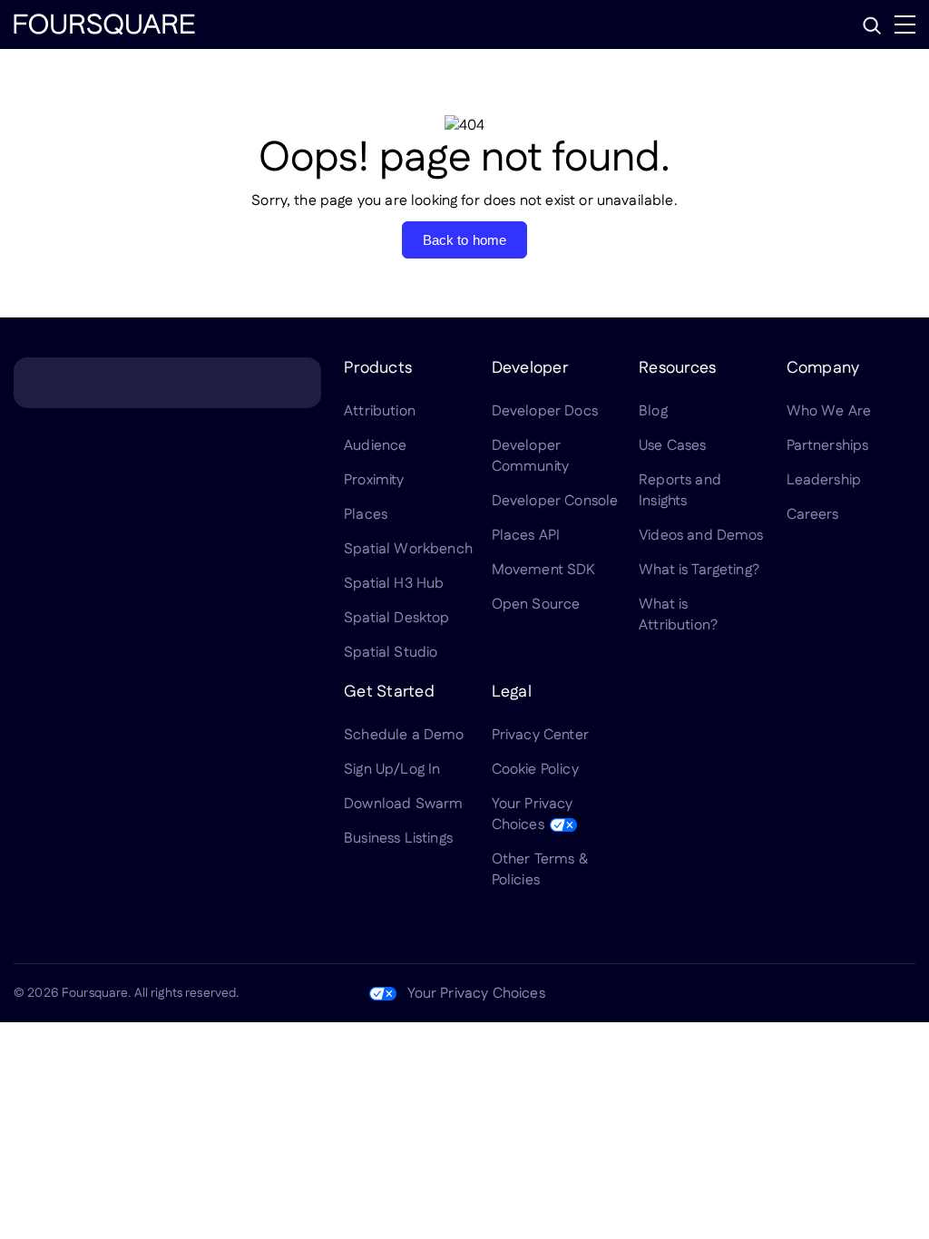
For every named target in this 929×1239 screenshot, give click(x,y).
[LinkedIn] (730, 993)
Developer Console (555, 501)
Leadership (824, 480)
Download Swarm (403, 804)
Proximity (374, 480)
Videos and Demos (701, 535)
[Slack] (904, 993)
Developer (530, 368)
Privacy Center (540, 735)
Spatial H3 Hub (394, 583)
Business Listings (398, 838)
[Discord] (817, 993)
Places (365, 514)
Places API (526, 535)
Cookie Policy (535, 769)
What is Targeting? (699, 570)
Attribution (380, 411)
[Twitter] (774, 993)
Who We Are (829, 411)
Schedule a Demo (404, 735)
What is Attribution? (678, 615)
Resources (677, 368)
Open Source (536, 604)
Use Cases (672, 445)
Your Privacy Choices (532, 814)
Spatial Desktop (396, 618)
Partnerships (828, 445)
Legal (512, 692)
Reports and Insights (680, 491)
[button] (872, 25)
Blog (653, 411)
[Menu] (905, 24)
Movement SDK (544, 570)
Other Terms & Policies (540, 870)
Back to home (465, 240)
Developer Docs (545, 411)
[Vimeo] (861, 993)
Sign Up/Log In (392, 769)
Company (823, 368)
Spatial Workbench (408, 549)
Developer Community (530, 456)
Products (378, 368)
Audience (375, 445)
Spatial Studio (390, 652)
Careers (813, 514)
